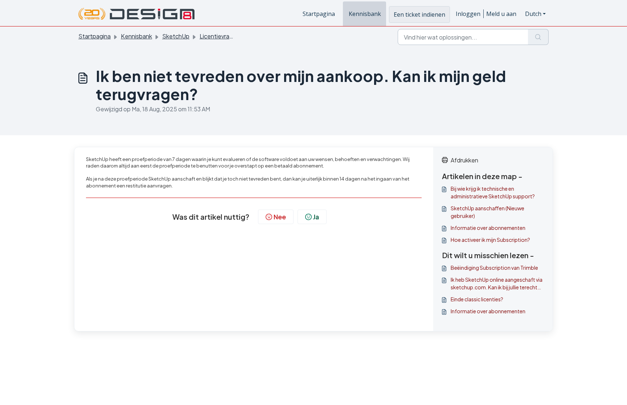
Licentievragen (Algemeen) (236, 36)
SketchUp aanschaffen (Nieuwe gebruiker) (487, 212)
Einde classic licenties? (477, 299)
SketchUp (175, 36)
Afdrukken (464, 160)
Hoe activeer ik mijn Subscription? (490, 239)
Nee (280, 216)
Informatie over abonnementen (488, 227)
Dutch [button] (533, 14)
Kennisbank (365, 14)
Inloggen (468, 14)
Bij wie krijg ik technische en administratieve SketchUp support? (493, 192)
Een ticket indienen (419, 14)
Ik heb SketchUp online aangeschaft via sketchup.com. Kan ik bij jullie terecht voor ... (496, 283)
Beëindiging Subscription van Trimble (494, 267)
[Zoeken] (538, 37)
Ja (316, 216)
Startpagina (319, 14)
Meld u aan (501, 14)
